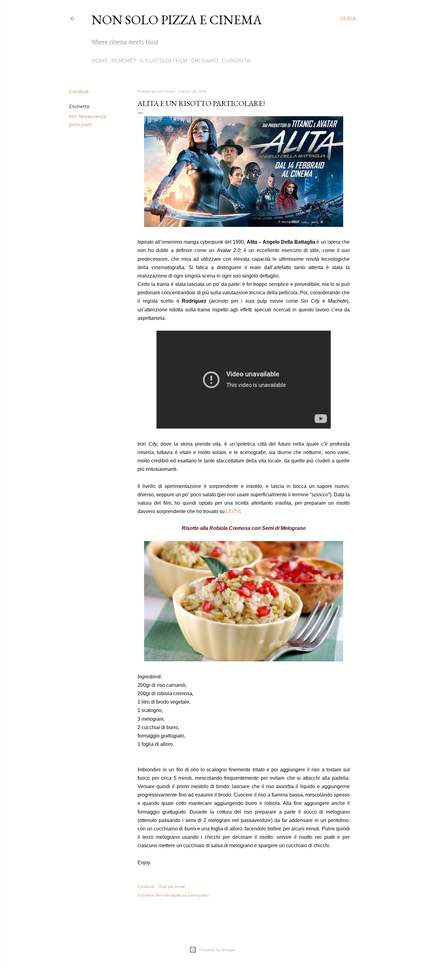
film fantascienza (87, 116)
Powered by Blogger (217, 949)
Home (99, 61)
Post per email (172, 886)
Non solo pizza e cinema (176, 19)
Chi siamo (204, 61)
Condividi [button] (79, 91)
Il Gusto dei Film (163, 61)
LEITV (233, 511)
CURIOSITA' (236, 61)
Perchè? (123, 61)
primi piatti (80, 124)
